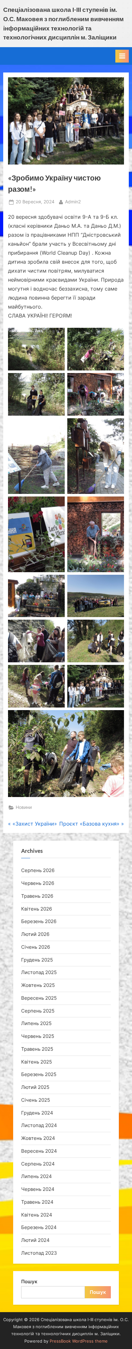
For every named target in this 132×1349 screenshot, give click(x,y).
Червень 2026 (37, 883)
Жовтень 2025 (38, 985)
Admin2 (73, 201)
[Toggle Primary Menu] (122, 56)
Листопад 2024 (39, 1125)
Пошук (29, 1281)
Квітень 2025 (36, 1062)
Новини (24, 807)
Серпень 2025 (37, 1011)
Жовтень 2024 (38, 1138)
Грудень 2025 (37, 960)
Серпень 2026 (37, 870)
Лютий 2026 (35, 934)
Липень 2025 (36, 1023)
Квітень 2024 (36, 1215)
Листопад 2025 (39, 972)
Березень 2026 (38, 921)
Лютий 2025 (35, 1087)
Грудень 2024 (37, 1113)
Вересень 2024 (39, 1151)
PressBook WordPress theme (79, 1341)
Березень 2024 (39, 1227)
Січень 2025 (35, 1100)
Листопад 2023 (39, 1253)
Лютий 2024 (35, 1240)
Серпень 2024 (38, 1164)
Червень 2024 (37, 1189)
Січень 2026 (35, 947)
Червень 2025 (37, 1036)
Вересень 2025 (39, 998)
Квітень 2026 (36, 909)
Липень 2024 (36, 1176)
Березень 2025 (38, 1074)
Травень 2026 (37, 896)
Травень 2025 (37, 1049)
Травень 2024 (37, 1202)
